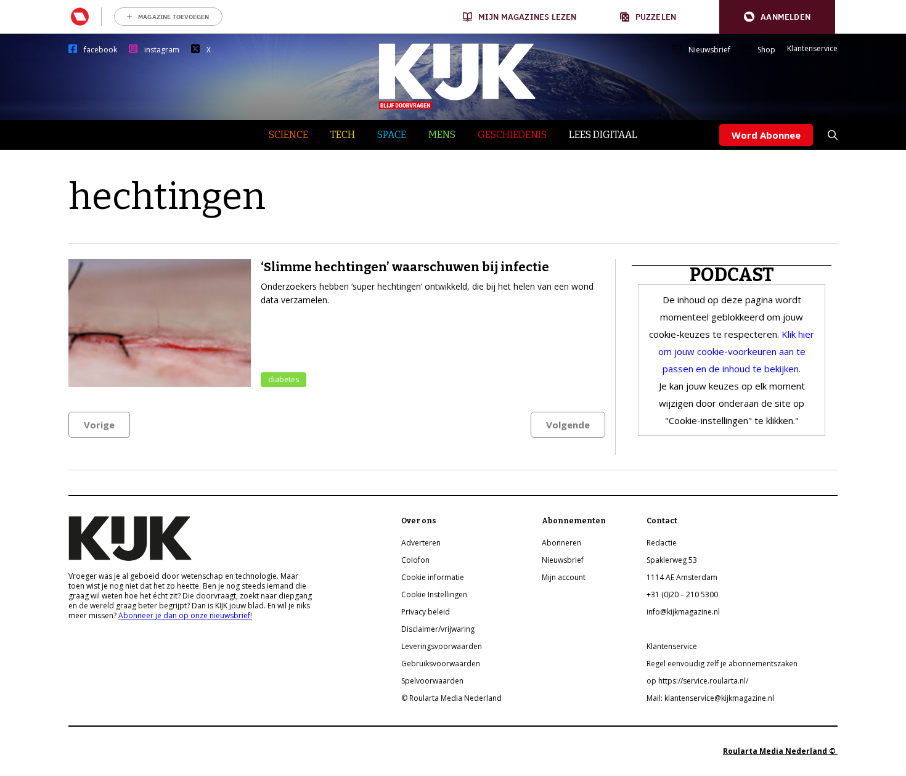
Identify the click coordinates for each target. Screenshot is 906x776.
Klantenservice (812, 49)
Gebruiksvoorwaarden (440, 663)
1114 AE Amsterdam (682, 577)
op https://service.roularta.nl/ (697, 681)
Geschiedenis (512, 135)
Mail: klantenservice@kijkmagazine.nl (710, 698)
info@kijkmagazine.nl (683, 612)
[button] (777, 17)
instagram (161, 50)
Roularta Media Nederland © (780, 751)
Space (391, 135)
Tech (342, 135)
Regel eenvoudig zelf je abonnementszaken (722, 663)
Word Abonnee (766, 135)
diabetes (283, 379)
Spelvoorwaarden (432, 681)
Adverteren (421, 542)
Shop (766, 50)
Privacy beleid (425, 612)
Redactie (662, 542)
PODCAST (732, 275)
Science (288, 135)
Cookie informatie (432, 577)
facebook (100, 50)
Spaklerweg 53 (672, 560)
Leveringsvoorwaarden (441, 646)
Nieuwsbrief (709, 50)
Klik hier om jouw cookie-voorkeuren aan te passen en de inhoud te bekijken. (736, 351)
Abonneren (561, 542)
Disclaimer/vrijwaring (438, 629)
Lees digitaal (603, 135)
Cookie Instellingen (434, 594)
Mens (441, 135)
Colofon (415, 560)
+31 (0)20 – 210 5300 (682, 594)
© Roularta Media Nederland (451, 698)
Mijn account (564, 577)
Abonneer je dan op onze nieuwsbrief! (185, 615)
